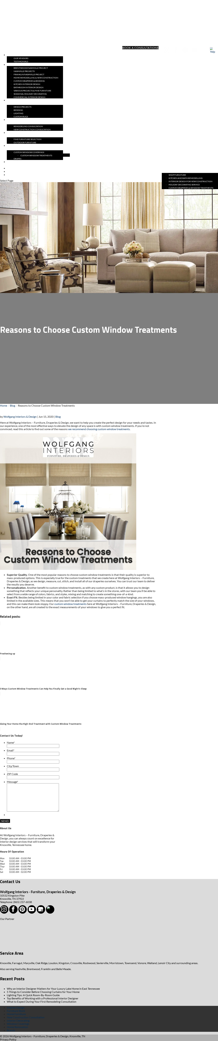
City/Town (13, 766)
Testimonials (21, 61)
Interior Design (16, 1007)
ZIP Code (12, 773)
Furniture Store (16, 1010)
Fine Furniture (12, 134)
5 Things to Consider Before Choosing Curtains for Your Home (43, 991)
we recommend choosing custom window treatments (99, 429)
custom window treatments (70, 603)
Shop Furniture (177, 175)
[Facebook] (176, 50)
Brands (11, 1030)
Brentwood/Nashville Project (31, 68)
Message (12, 781)
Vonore (141, 963)
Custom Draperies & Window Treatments (191, 188)
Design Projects (22, 107)
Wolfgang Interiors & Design (20, 416)
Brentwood (33, 969)
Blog (58, 416)
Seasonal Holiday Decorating (30, 94)
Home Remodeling (13, 121)
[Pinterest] (185, 50)
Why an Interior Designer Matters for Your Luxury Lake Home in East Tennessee (53, 988)
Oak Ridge (41, 963)
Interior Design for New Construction (190, 181)
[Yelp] (213, 50)
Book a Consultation (139, 47)
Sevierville (102, 963)
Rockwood (89, 963)
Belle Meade (63, 969)
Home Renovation (17, 1027)
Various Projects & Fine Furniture (32, 90)
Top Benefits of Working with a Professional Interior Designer (42, 998)
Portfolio (13, 64)
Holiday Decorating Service (184, 184)
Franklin (46, 969)
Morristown (116, 963)
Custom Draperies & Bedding (29, 81)
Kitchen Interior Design (27, 84)
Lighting (18, 113)
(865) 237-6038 (19, 49)
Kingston (64, 963)
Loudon (53, 963)
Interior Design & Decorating (15, 102)
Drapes (17, 158)
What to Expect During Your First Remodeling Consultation (41, 1001)
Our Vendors (21, 58)
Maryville (28, 963)
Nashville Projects (24, 71)
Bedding (18, 110)
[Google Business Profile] (204, 50)
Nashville (20, 969)
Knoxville (5, 963)
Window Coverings (18, 1023)
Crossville (76, 963)
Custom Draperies (12, 147)
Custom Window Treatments (36, 155)
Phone (11, 758)
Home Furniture (16, 1014)
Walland (152, 963)
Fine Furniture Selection (27, 139)
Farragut (17, 963)
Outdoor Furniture (25, 142)
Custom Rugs (21, 116)
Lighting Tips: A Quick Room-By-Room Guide (33, 995)
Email (10, 750)
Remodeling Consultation (28, 126)
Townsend (130, 963)
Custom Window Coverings (29, 152)
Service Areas (11, 163)
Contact (11, 175)
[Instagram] (167, 50)
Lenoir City (164, 963)
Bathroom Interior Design (28, 87)
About (10, 55)
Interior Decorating (18, 1020)
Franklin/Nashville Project (29, 74)
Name (11, 742)
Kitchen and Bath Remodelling (186, 178)
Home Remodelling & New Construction (36, 77)
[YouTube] (194, 50)
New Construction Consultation (32, 129)
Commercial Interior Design (29, 97)
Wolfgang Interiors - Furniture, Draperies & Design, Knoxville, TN (47, 1036)
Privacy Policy (8, 1039)
